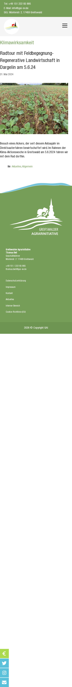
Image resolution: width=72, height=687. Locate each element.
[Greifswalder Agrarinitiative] (11, 26)
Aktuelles (16, 166)
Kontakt (9, 293)
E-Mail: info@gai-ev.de (16, 8)
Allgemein (27, 166)
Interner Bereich (13, 306)
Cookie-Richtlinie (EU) (16, 312)
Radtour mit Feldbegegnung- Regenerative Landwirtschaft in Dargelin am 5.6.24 (30, 60)
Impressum (11, 287)
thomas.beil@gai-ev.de (16, 269)
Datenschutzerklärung (16, 281)
